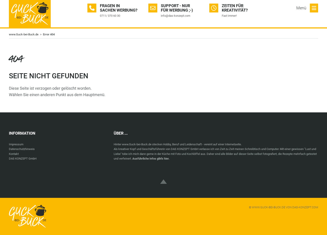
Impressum (16, 144)
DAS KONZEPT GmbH (22, 158)
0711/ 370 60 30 (110, 15)
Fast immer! (229, 15)
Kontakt (14, 154)
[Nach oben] (163, 177)
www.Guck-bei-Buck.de (23, 34)
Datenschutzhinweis (22, 149)
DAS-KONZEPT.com (305, 207)
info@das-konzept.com (175, 15)
